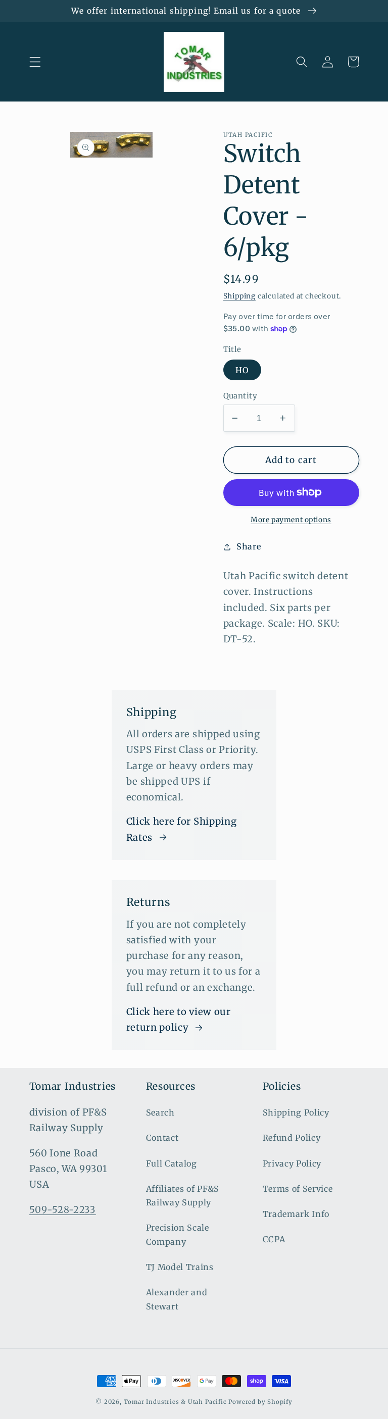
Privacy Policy (292, 1163)
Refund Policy (292, 1138)
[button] (35, 62)
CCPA (274, 1239)
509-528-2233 (62, 1209)
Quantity (240, 395)
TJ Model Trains (180, 1267)
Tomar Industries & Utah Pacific (175, 1401)
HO (242, 370)
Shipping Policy (296, 1112)
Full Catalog (171, 1163)
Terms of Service (298, 1189)
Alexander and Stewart (177, 1299)
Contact (162, 1138)
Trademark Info (296, 1214)
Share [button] (248, 546)
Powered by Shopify (260, 1401)
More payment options (291, 519)
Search (160, 1112)
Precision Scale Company (177, 1234)
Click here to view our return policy (178, 1019)
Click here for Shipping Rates (181, 829)
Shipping (239, 295)
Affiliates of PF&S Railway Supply (182, 1195)
